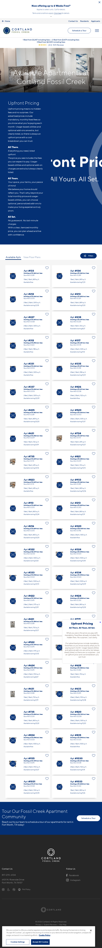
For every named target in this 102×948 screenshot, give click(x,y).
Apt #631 (27, 439)
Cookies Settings (18, 942)
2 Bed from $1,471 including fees (65, 40)
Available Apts (13, 257)
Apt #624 (27, 671)
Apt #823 (27, 485)
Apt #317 (74, 346)
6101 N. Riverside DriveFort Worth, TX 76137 (13, 881)
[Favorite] (47, 268)
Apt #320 (74, 532)
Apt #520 (74, 415)
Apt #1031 (27, 787)
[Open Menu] (97, 30)
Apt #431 (27, 624)
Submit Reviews (50, 924)
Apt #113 (27, 508)
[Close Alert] (99, 2)
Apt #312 (27, 346)
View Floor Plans (32, 257)
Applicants (95, 21)
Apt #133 (27, 276)
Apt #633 (74, 694)
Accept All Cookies (40, 942)
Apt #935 (27, 764)
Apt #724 (74, 439)
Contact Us (73, 21)
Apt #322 (27, 555)
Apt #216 (27, 532)
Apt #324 (74, 555)
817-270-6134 (9, 875)
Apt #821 (74, 462)
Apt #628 (74, 671)
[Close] (91, 930)
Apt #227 (27, 323)
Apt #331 (27, 369)
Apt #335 (74, 369)
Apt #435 (27, 415)
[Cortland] (51, 910)
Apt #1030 (74, 764)
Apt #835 (74, 741)
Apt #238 (74, 323)
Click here (57, 13)
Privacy (39, 924)
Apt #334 (74, 578)
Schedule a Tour (79, 30)
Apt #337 (27, 392)
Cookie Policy (44, 935)
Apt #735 (27, 462)
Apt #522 (27, 648)
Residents (84, 21)
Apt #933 (74, 485)
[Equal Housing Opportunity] (3, 889)
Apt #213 (74, 299)
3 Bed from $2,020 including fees (51, 42)
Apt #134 (74, 276)
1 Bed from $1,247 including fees (36, 40)
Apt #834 (27, 741)
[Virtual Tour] (13, 276)
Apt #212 (27, 299)
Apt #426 (74, 392)
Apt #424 (74, 601)
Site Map (62, 924)
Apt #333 (27, 578)
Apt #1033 (74, 787)
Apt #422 (27, 601)
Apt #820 (74, 717)
